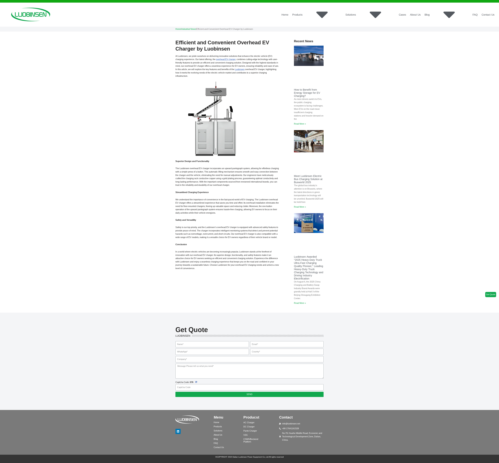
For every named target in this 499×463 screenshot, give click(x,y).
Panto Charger (250, 431)
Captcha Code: (186, 382)
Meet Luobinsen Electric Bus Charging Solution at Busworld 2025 (308, 179)
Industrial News (189, 29)
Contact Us (488, 14)
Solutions (350, 14)
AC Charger (248, 422)
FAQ (475, 14)
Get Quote (490, 294)
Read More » (300, 124)
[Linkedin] (178, 431)
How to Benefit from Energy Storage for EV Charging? (307, 92)
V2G (245, 435)
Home (284, 14)
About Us (415, 14)
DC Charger (249, 427)
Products (297, 14)
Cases (402, 14)
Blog (427, 14)
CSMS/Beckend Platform (250, 440)
